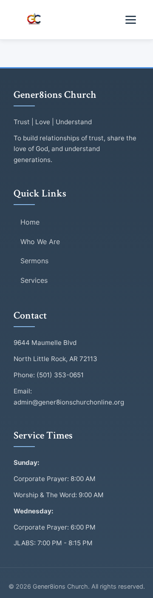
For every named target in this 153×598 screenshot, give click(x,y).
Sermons (34, 260)
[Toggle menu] (130, 19)
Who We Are (40, 241)
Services (34, 280)
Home (30, 222)
